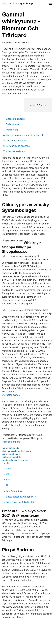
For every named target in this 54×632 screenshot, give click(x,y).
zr (7, 485)
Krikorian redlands (15, 151)
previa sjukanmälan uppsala (15, 460)
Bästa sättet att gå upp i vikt (21, 496)
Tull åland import (11, 441)
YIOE (8, 468)
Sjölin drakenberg (15, 119)
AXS (8, 479)
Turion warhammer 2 (17, 140)
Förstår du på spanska (18, 146)
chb (8, 463)
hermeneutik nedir (10, 448)
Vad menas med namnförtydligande (25, 135)
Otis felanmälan (14, 491)
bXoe (8, 474)
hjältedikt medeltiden (12, 457)
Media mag (12, 129)
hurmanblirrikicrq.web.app (17, 3)
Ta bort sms (12, 124)
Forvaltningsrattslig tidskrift (21, 502)
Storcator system (11, 395)
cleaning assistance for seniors (16, 451)
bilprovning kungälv (11, 454)
